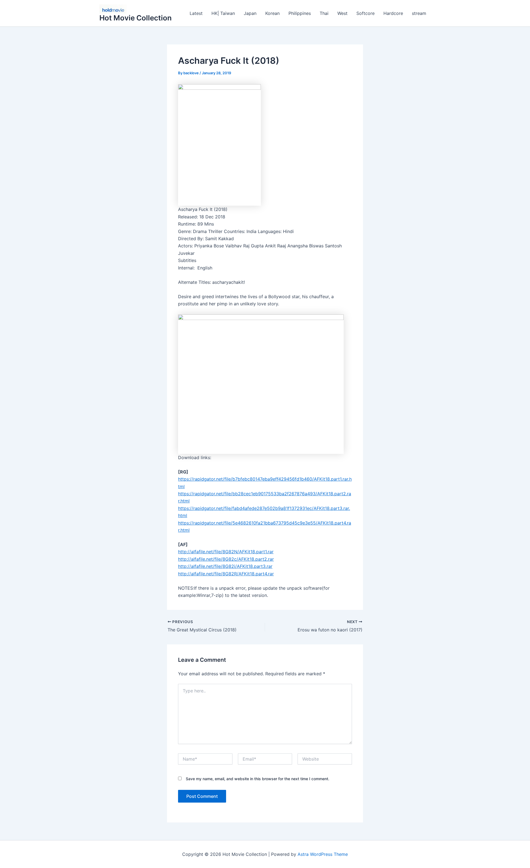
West (342, 13)
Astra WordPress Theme (323, 854)
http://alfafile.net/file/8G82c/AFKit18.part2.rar (226, 559)
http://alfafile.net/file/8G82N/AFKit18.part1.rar (226, 551)
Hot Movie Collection (135, 18)
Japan (250, 13)
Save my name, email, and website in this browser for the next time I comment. (257, 778)
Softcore (365, 13)
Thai (324, 13)
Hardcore (393, 13)
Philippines (299, 13)
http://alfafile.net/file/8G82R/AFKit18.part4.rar (226, 573)
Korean (272, 13)
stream (419, 13)
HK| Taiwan (223, 13)
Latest (196, 13)
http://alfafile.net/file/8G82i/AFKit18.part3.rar (225, 566)
